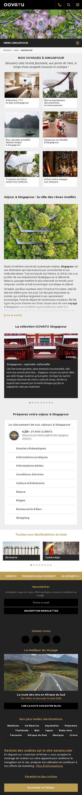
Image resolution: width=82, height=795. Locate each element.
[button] (30, 402)
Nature (21, 491)
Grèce (73, 735)
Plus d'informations (49, 766)
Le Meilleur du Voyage (41, 650)
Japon (49, 730)
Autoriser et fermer (40, 787)
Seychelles (52, 725)
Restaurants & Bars (29, 509)
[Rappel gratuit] (59, 5)
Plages (20, 500)
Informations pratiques (32, 457)
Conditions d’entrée (30, 474)
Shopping (22, 517)
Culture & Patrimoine (30, 483)
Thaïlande (21, 730)
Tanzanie (16, 735)
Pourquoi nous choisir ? (39, 576)
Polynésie (71, 725)
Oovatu (7, 50)
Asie (16, 50)
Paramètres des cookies (41, 776)
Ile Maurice (32, 725)
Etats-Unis (65, 730)
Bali (36, 730)
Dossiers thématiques (31, 448)
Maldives (13, 725)
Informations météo (29, 465)
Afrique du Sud (37, 735)
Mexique (58, 735)
